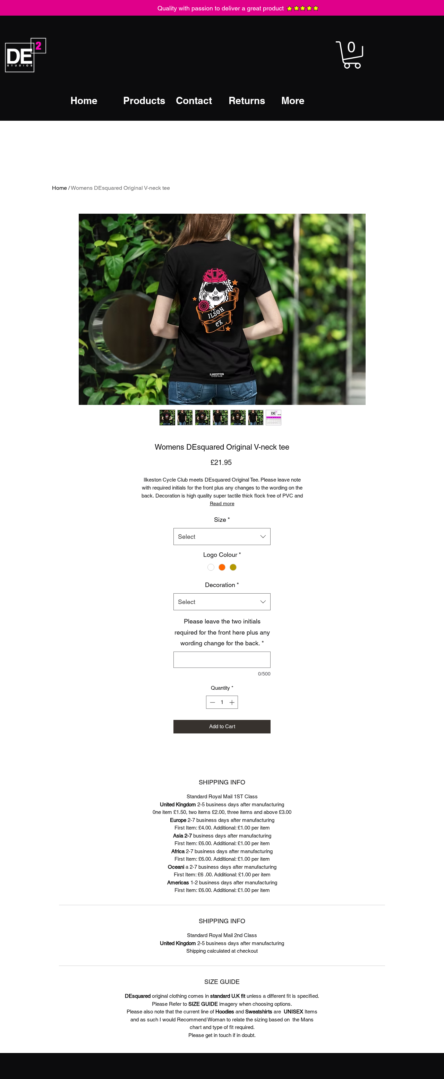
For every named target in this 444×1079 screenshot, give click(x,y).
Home (59, 188)
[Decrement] (211, 702)
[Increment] (232, 702)
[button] (352, 55)
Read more (222, 503)
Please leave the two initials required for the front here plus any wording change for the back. (222, 632)
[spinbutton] (222, 702)
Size (222, 519)
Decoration (222, 584)
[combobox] (222, 536)
